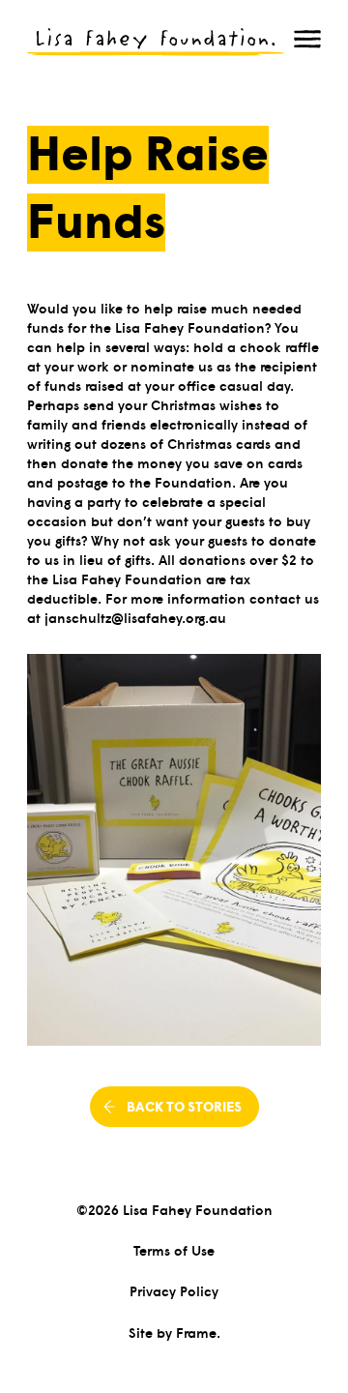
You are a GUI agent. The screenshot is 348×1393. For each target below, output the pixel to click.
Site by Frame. (174, 1332)
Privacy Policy (174, 1290)
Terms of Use (174, 1250)
